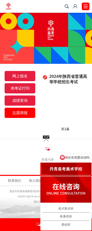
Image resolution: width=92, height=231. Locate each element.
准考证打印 (20, 88)
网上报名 (20, 76)
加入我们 (35, 181)
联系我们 (14, 181)
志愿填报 (20, 113)
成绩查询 (20, 100)
